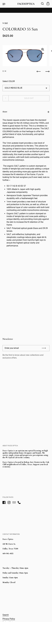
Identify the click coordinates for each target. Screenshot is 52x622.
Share (5, 112)
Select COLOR (9, 81)
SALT (6, 23)
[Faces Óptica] (26, 3)
